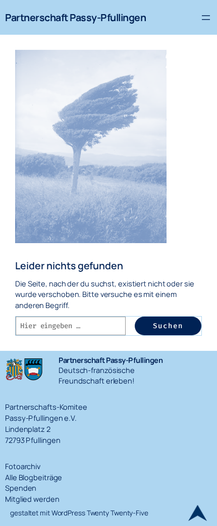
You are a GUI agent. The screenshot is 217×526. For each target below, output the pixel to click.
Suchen (168, 326)
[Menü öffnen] (206, 18)
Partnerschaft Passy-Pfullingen (75, 17)
